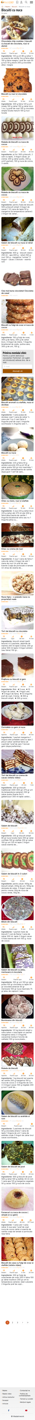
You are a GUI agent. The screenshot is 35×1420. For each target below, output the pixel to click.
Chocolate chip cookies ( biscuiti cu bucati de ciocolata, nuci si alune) (16, 43)
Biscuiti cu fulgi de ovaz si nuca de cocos (17, 326)
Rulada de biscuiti (9, 1068)
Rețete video (7, 1394)
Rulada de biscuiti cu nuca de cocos (15, 143)
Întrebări (5, 1400)
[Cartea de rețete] (17, 2)
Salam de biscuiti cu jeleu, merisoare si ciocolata (13, 971)
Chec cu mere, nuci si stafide (14, 501)
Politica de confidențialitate (24, 1394)
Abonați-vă (17, 371)
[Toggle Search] (26, 2)
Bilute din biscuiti (9, 922)
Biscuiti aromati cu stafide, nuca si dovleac (17, 403)
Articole (5, 1404)
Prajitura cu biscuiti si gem (13, 679)
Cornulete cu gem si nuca (13, 727)
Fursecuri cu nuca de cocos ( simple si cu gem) (14, 1213)
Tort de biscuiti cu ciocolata (14, 631)
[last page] (28, 1323)
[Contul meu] (21, 2)
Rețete (5, 1390)
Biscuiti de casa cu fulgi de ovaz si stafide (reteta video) (17, 1264)
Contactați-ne (25, 1390)
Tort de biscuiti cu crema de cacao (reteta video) (14, 776)
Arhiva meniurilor (8, 1397)
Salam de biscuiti (9, 826)
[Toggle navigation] (31, 2)
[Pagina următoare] (23, 1323)
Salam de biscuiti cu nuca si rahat (17, 243)
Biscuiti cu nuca (8, 453)
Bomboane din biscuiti (11, 1020)
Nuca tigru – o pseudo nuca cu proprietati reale (15, 598)
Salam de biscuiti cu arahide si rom (15, 1117)
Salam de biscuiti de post (13, 1166)
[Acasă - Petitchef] (2, 7)
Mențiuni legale (25, 1402)
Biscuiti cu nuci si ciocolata (14, 94)
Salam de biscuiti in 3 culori (14, 874)
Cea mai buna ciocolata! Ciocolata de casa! (17, 292)
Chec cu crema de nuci (12, 549)
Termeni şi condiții (26, 1399)
